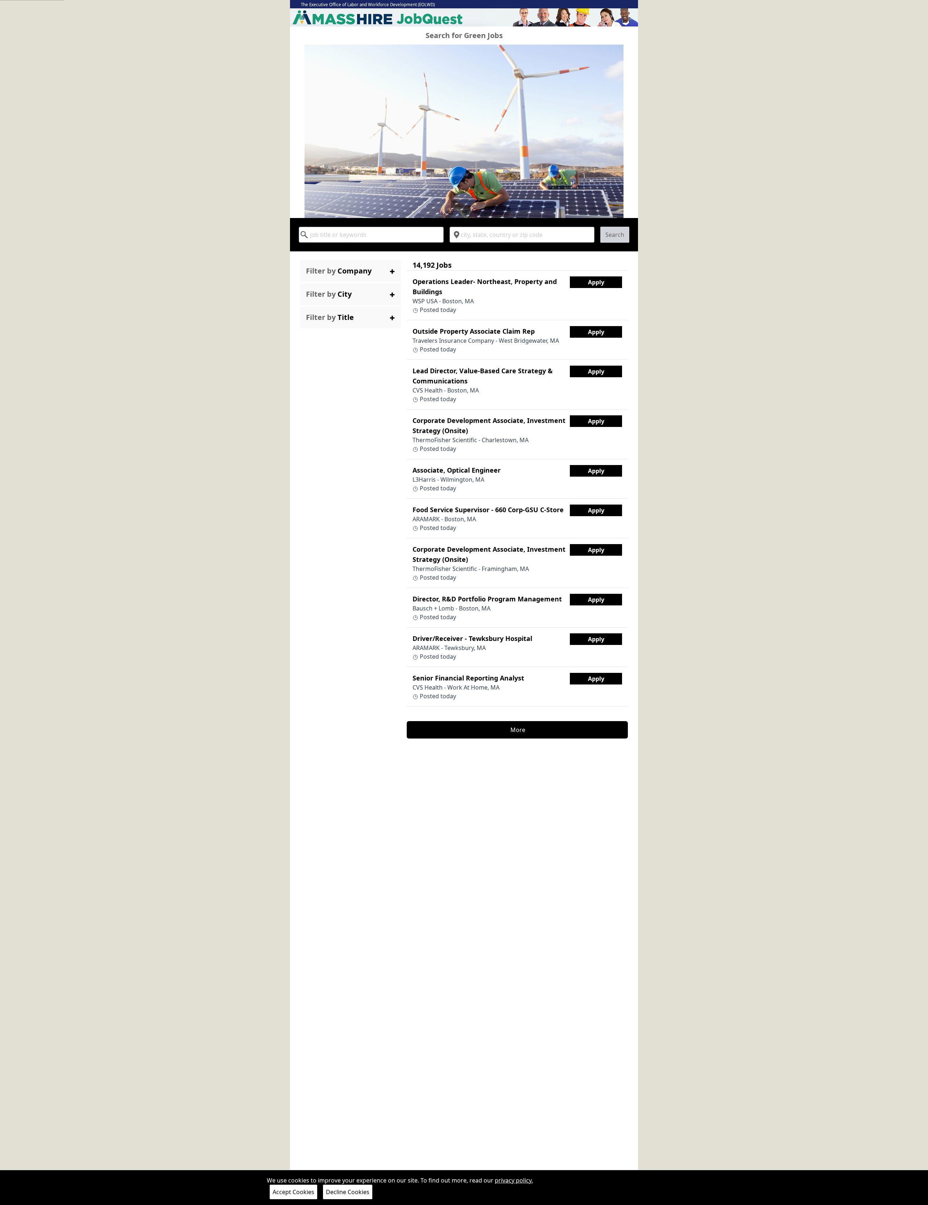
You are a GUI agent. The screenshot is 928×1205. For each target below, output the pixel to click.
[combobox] (371, 235)
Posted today (485, 295)
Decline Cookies (347, 1192)
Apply (596, 282)
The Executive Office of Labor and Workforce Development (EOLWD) (368, 4)
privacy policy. (514, 1180)
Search (614, 235)
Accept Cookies (293, 1192)
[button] (350, 271)
